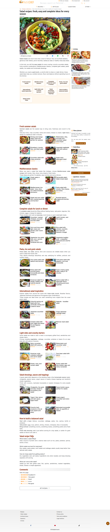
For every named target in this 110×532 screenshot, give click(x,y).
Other (87, 6)
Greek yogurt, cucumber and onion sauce (62, 398)
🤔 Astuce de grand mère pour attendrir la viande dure (78, 185)
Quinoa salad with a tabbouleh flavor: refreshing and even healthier (62, 282)
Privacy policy (60, 514)
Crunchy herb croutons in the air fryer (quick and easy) (36, 410)
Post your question (81, 194)
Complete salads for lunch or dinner (51, 83)
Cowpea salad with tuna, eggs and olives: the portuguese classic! (37, 324)
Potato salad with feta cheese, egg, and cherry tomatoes (63, 365)
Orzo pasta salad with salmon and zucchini (37, 260)
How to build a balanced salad (63, 90)
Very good (31, 477)
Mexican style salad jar (62, 322)
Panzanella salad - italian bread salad (62, 178)
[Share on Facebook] (47, 56)
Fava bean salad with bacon (63, 354)
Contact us (59, 511)
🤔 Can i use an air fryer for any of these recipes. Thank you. (79, 189)
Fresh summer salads (26, 82)
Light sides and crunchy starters (39, 90)
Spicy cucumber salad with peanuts (36, 344)
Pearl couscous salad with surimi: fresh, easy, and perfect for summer (84, 152)
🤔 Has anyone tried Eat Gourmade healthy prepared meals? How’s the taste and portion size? (79, 180)
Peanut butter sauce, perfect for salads (62, 388)
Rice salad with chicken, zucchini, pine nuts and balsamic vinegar (62, 230)
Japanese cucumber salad (36, 312)
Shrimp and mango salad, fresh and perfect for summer (36, 138)
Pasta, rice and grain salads (63, 82)
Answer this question (75, 182)
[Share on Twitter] (63, 56)
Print (86, 165)
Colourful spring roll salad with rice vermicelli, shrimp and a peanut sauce (37, 304)
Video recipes (23, 514)
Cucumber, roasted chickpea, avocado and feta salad (36, 219)
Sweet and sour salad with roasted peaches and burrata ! (37, 199)
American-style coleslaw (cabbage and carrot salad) (36, 355)
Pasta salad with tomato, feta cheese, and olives (62, 189)
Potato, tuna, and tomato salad (36, 364)
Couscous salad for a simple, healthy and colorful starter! (37, 281)
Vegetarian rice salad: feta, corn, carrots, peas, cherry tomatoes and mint (37, 240)
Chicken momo (81, 156)
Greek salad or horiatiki (35, 178)
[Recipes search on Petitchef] (82, 3)
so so (30, 481)
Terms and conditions (62, 516)
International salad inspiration (26, 90)
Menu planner (80, 143)
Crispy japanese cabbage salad (61, 312)
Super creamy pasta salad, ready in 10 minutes (62, 271)
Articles (55, 6)
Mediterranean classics (39, 82)
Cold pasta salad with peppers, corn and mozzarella (63, 261)
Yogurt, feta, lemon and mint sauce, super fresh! (36, 398)
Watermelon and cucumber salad (61, 344)
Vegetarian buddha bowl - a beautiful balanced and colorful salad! (63, 240)
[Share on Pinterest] (68, 56)
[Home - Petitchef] (20, 9)
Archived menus (79, 165)
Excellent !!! (31, 475)
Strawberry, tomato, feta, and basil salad (36, 148)
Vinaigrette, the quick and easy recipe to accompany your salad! (37, 389)
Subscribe (81, 173)
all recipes (44, 488)
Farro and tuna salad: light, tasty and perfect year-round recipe (37, 230)
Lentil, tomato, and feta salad (62, 218)
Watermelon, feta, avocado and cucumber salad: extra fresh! (62, 139)
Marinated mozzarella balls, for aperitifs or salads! (63, 409)
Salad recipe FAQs (26, 99)
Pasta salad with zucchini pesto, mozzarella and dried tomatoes (37, 272)
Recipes (40, 6)
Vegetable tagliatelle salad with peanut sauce (62, 149)
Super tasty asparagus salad (61, 158)
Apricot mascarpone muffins (83, 162)
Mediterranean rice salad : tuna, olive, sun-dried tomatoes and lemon (36, 190)
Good (30, 479)
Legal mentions (60, 518)
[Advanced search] (84, 3)
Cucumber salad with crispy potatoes (37, 158)
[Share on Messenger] (52, 56)
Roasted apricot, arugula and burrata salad (62, 199)
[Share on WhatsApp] (58, 56)
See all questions (86, 192)
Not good (31, 483)
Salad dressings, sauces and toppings (51, 91)
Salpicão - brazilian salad (62, 302)
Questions (72, 6)
